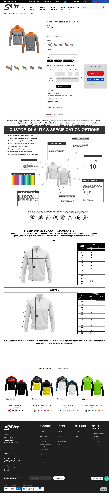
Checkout (56, 1)
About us (59, 436)
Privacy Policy (96, 436)
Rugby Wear (43, 457)
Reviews (60, 114)
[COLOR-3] (60, 45)
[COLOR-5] (71, 45)
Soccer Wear (44, 434)
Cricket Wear (43, 431)
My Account (32, 1)
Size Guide (50, 60)
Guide (48, 57)
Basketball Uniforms (45, 439)
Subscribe (59, 478)
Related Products (46, 368)
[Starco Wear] (11, 10)
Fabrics (77, 431)
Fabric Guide (58, 60)
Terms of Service (96, 439)
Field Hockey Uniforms (46, 449)
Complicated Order (62, 439)
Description (50, 114)
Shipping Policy (96, 441)
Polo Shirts (43, 441)
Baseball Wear (44, 436)
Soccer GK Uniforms (45, 444)
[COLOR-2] (55, 45)
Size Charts (78, 434)
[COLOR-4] (66, 45)
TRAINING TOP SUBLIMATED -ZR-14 (93, 405)
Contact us (60, 434)
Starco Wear (50, 27)
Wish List (39, 1)
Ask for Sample (61, 441)
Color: (49, 40)
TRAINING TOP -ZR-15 (67, 405)
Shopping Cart (47, 1)
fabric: (49, 49)
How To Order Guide (68, 60)
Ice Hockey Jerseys (45, 447)
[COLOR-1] (49, 45)
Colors (76, 436)
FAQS (58, 444)
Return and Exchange (98, 433)
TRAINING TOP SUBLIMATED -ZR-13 (17, 405)
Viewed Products (63, 368)
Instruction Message (50, 79)
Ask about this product (96, 79)
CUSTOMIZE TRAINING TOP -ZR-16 (42, 405)
